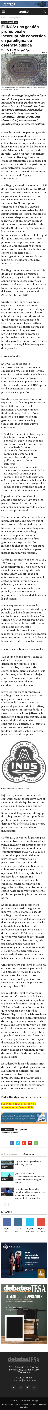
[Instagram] (20, 1387)
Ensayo (35, 1400)
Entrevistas (25, 1400)
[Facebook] (13, 1387)
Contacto (14, 1400)
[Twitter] (27, 1387)
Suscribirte (41, 1219)
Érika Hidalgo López (19, 50)
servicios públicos (10, 1133)
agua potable (21, 1129)
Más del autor (28, 1154)
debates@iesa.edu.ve (24, 1380)
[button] (44, 11)
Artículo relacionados (10, 1154)
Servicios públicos (9, 22)
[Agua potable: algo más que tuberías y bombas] (7, 1164)
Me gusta (7, 1219)
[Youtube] (34, 1387)
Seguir (18, 1219)
